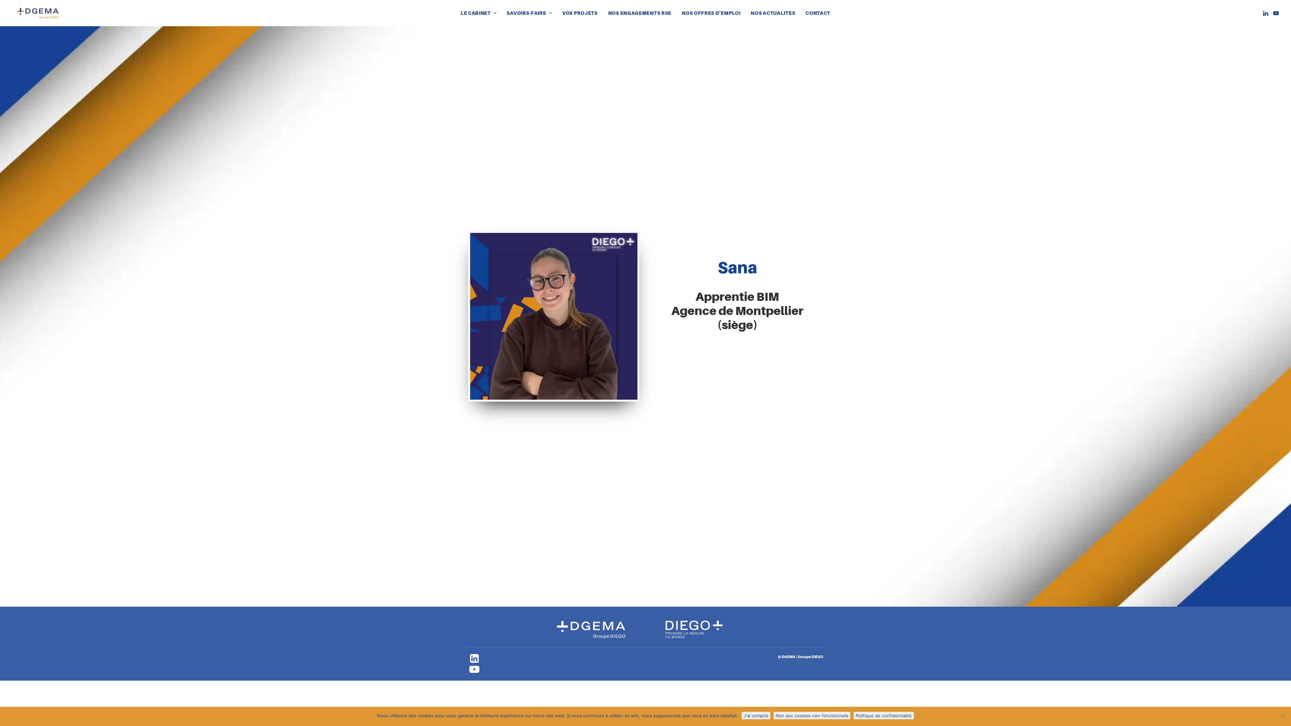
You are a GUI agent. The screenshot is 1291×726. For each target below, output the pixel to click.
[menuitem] (478, 13)
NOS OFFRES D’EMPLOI (711, 13)
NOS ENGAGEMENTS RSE (639, 13)
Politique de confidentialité (884, 715)
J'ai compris (756, 715)
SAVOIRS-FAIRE (526, 13)
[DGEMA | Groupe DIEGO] (38, 13)
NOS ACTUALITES (773, 13)
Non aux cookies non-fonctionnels (812, 715)
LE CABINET (476, 13)
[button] (1266, 13)
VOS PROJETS (580, 13)
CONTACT (818, 13)
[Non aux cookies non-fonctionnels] (1282, 716)
